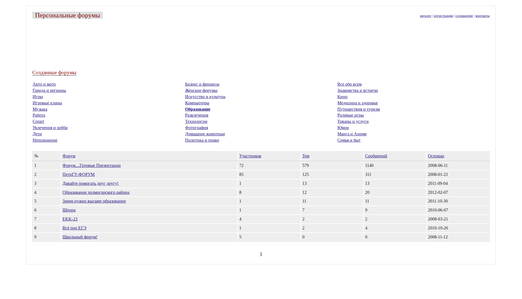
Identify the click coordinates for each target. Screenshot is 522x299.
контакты (483, 16)
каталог (425, 16)
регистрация (443, 16)
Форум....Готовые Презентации (92, 165)
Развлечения (196, 115)
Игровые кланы (47, 103)
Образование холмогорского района (96, 192)
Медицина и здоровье (357, 103)
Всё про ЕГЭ (74, 228)
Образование (197, 109)
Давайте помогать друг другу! (91, 183)
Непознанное (45, 140)
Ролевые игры (350, 115)
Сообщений (376, 156)
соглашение (464, 16)
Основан (436, 156)
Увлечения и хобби (50, 127)
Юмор (343, 127)
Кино (342, 96)
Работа (39, 115)
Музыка (40, 109)
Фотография (196, 127)
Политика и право (202, 140)
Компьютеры (197, 103)
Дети (37, 134)
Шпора (69, 210)
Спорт (38, 121)
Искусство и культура (205, 96)
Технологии (196, 121)
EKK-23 (70, 219)
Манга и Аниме (352, 134)
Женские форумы (201, 90)
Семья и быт (349, 140)
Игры (38, 96)
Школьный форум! (80, 237)
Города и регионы (49, 90)
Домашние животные (205, 134)
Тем (305, 156)
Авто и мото (44, 84)
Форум (69, 156)
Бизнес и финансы (202, 84)
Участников (250, 156)
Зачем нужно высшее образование (94, 201)
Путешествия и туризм (358, 109)
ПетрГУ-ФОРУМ (79, 174)
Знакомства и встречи (357, 90)
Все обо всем (349, 84)
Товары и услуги (353, 121)
